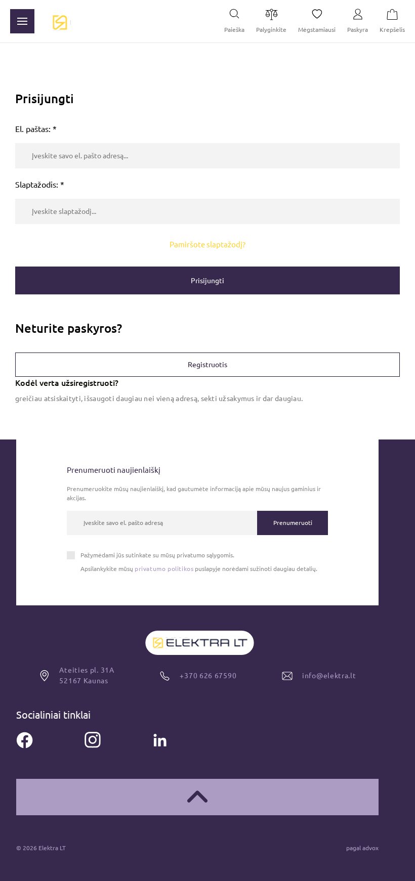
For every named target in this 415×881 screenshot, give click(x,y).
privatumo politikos (164, 568)
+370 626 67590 (208, 676)
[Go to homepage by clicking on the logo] (59, 21)
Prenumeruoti (292, 522)
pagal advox (362, 848)
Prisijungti (207, 281)
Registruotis (207, 365)
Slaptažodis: (39, 184)
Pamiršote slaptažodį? (207, 244)
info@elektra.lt (214, 868)
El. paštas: (36, 129)
